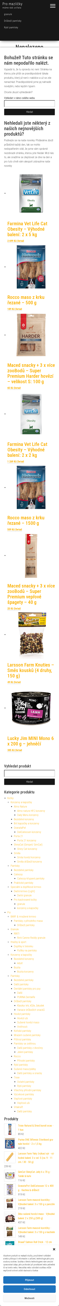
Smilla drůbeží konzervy (29, 861)
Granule (15, 929)
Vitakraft (18, 1107)
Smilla (17, 853)
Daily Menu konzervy (28, 815)
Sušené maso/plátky (25, 1069)
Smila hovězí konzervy (28, 857)
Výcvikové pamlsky (24, 1094)
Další (19, 992)
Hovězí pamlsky (22, 1014)
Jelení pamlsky (25, 1052)
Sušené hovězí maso (28, 1022)
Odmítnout (29, 1289)
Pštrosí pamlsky (22, 1039)
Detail (20, 240)
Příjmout (29, 1280)
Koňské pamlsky (22, 1030)
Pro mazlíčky (12, 4)
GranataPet (20, 827)
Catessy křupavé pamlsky (30, 878)
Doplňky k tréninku (23, 946)
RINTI (16, 933)
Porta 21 (18, 836)
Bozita (17, 967)
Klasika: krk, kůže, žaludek (30, 1005)
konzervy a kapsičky (27, 908)
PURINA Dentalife (26, 997)
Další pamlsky (21, 984)
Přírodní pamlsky (26, 1060)
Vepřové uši (23, 1103)
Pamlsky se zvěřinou (25, 1043)
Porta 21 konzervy (26, 840)
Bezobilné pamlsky (23, 870)
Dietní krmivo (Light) (24, 891)
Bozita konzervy (25, 971)
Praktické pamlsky (23, 882)
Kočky (10, 798)
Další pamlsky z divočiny (30, 1047)
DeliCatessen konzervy (29, 832)
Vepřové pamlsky (23, 1098)
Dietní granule (24, 895)
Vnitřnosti (22, 1026)
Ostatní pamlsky (25, 1081)
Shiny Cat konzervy (27, 848)
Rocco (17, 1056)
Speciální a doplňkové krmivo (26, 887)
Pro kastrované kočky (25, 899)
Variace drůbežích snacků (31, 1009)
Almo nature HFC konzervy (31, 810)
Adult (20, 963)
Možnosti (29, 1298)
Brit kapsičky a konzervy (26, 823)
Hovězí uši (22, 1018)
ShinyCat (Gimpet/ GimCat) (28, 844)
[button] (54, 1249)
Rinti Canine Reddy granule (31, 937)
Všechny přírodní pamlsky (27, 1090)
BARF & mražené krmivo (23, 916)
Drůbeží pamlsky (12, 21)
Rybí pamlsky (11, 27)
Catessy (18, 874)
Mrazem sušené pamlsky (27, 1035)
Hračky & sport (18, 942)
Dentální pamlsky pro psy (27, 988)
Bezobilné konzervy (24, 819)
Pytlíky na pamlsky (27, 950)
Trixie (17, 1077)
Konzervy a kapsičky (21, 802)
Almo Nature (20, 806)
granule (8, 14)
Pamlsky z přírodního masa (28, 920)
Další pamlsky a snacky (29, 1073)
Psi (9, 912)
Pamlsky (15, 865)
